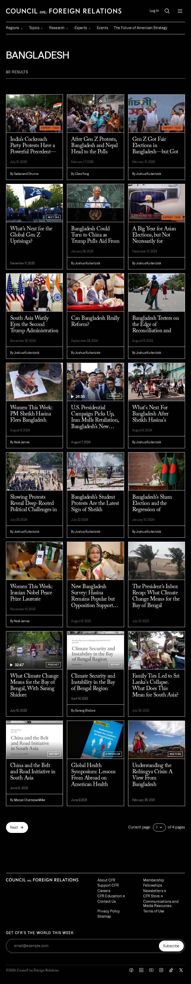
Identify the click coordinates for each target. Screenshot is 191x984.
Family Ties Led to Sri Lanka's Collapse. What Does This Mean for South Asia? (156, 686)
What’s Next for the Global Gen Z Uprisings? (31, 235)
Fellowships (152, 885)
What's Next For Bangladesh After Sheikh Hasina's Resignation (150, 417)
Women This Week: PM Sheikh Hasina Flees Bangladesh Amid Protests (31, 417)
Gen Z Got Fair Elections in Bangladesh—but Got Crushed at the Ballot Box (155, 149)
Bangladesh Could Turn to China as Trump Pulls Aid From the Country (95, 238)
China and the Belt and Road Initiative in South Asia (32, 772)
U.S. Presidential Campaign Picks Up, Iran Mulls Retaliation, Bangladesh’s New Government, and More (94, 417)
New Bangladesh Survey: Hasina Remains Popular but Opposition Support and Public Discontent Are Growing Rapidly (94, 596)
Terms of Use (153, 911)
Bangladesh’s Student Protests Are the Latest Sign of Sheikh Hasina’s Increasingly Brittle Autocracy (95, 507)
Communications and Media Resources (160, 903)
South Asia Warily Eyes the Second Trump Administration (34, 325)
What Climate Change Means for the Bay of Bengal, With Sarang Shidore (34, 686)
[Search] (167, 11)
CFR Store (151, 896)
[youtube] (151, 970)
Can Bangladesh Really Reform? (95, 322)
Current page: (139, 827)
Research (56, 28)
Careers (103, 891)
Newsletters (153, 891)
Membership (153, 880)
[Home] (63, 11)
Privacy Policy (108, 911)
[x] (181, 970)
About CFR (106, 880)
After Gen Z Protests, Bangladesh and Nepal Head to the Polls (94, 146)
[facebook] (131, 970)
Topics (34, 28)
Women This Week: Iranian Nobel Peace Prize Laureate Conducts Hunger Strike (31, 596)
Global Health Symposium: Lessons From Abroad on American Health (93, 775)
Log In (154, 11)
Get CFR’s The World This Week (40, 933)
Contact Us (106, 901)
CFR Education (109, 896)
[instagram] (161, 970)
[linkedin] (141, 970)
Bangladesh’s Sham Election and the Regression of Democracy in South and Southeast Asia (154, 507)
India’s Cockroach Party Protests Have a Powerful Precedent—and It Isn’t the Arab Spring (33, 149)
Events (102, 28)
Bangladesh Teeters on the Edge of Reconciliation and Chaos (155, 328)
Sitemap (104, 916)
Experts (81, 28)
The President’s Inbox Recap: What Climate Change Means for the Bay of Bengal (156, 596)
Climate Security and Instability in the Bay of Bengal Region (93, 683)
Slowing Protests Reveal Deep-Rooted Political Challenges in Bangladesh (33, 507)
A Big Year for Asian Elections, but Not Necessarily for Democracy (154, 238)
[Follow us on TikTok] (171, 970)
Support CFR (108, 885)
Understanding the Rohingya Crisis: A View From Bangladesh (152, 775)
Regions (12, 28)
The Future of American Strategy (140, 28)
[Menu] (180, 11)
